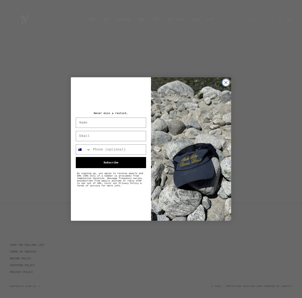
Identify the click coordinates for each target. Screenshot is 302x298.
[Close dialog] (225, 82)
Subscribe (111, 162)
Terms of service (88, 186)
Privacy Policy (129, 183)
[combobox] (83, 150)
